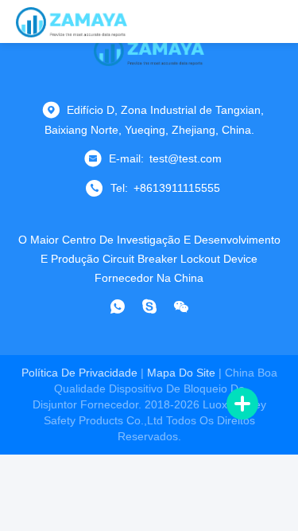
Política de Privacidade (79, 372)
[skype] (149, 306)
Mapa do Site (181, 372)
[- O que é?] (118, 306)
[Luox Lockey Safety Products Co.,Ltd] (71, 21)
